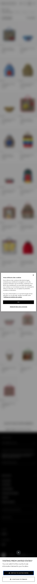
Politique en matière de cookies (13, 297)
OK (18, 302)
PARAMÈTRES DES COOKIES (18, 306)
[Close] (18, 552)
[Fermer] (33, 275)
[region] (18, 292)
